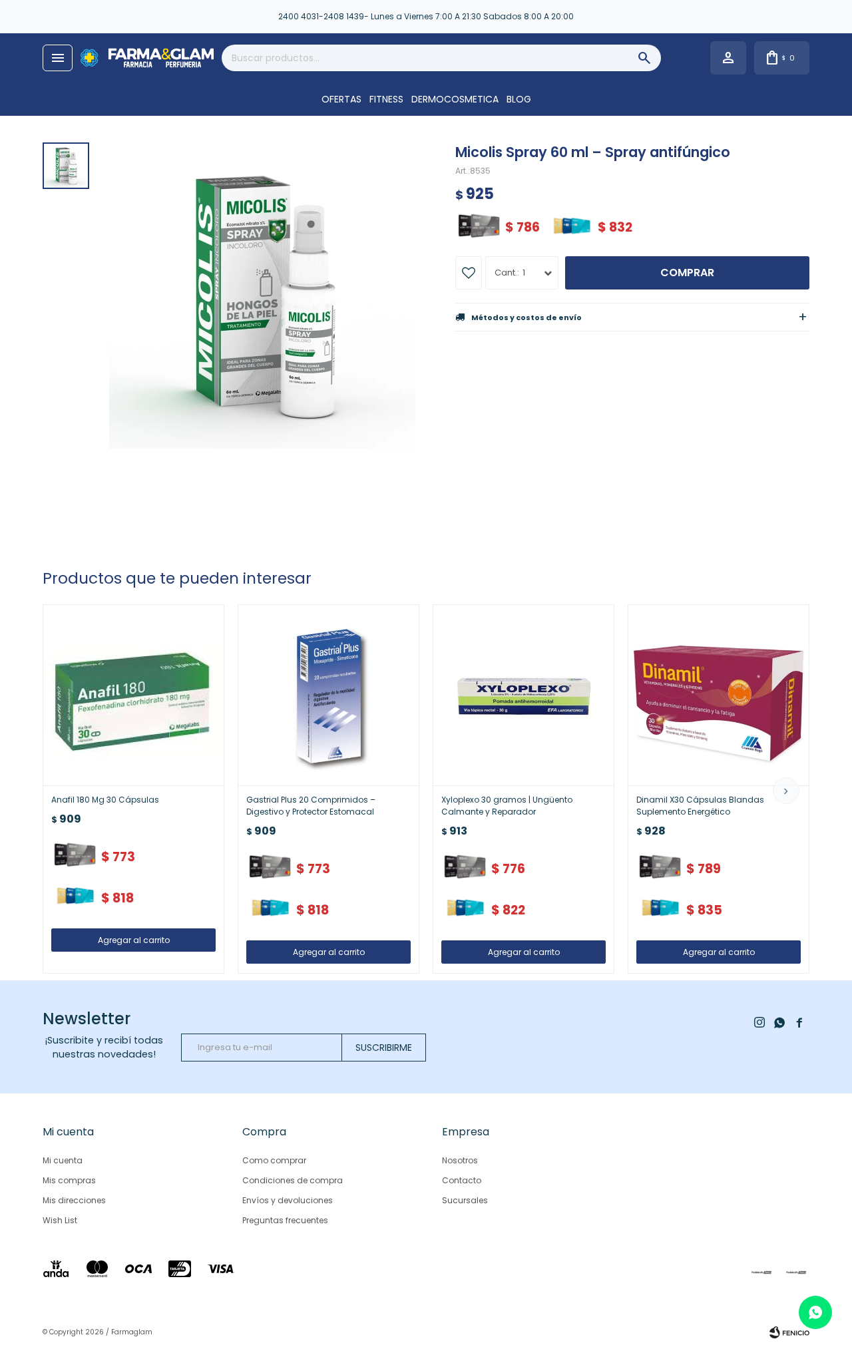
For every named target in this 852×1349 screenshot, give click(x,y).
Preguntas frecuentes (285, 1220)
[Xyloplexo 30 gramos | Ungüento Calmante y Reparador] (523, 695)
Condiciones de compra (292, 1180)
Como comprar (274, 1160)
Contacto (461, 1180)
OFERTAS (341, 99)
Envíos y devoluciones (287, 1200)
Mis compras (69, 1180)
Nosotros (460, 1160)
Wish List (60, 1220)
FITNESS (386, 99)
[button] (786, 790)
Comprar (687, 272)
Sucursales (465, 1200)
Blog (519, 99)
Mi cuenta (63, 1160)
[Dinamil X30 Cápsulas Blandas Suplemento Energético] (718, 695)
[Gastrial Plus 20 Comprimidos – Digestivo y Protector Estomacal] (328, 695)
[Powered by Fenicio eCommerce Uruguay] (789, 1332)
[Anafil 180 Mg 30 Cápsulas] (133, 695)
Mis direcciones (74, 1200)
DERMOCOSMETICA (455, 99)
